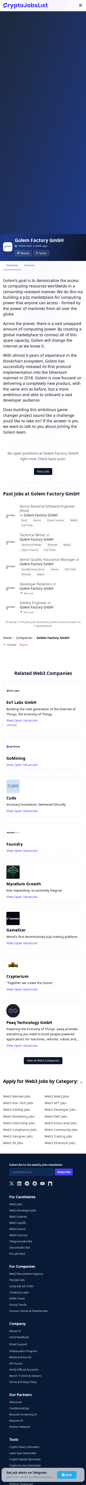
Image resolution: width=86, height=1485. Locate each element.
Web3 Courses (18, 1235)
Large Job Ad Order (21, 1286)
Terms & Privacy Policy (23, 1382)
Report (23, 645)
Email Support (18, 1344)
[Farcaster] (50, 1184)
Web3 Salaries (18, 1217)
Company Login (19, 1292)
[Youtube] (42, 1184)
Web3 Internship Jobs (19, 1123)
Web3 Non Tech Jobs (18, 1103)
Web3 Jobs (15, 1204)
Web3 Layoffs (17, 1223)
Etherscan (15, 1402)
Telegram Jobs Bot (20, 1241)
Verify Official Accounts (23, 1370)
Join (69, 1475)
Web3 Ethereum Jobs (60, 1143)
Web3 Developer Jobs (60, 1109)
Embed (11, 645)
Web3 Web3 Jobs (57, 1096)
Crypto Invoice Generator (25, 1465)
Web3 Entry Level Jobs (61, 1123)
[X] (11, 1184)
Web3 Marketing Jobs (19, 1116)
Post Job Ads (17, 1280)
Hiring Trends (18, 1305)
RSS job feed (17, 1254)
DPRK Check (17, 1298)
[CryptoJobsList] (25, 5)
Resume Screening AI (23, 1414)
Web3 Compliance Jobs (20, 1130)
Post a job (43, 471)
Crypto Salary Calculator (24, 1447)
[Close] (80, 1475)
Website (24, 253)
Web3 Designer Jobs (18, 1136)
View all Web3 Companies (43, 1060)
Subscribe (64, 1172)
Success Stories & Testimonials (28, 1311)
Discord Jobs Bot (19, 1247)
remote (11, 725)
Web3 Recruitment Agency (26, 1274)
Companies (24, 638)
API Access (16, 1363)
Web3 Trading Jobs (58, 1136)
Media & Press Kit (20, 1357)
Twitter (43, 253)
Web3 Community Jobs (61, 1130)
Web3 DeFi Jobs (56, 1116)
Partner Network (19, 1427)
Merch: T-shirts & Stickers (25, 1376)
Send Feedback (19, 1337)
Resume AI (16, 1421)
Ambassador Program (23, 1351)
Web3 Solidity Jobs (16, 1109)
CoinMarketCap (19, 1408)
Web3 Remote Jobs (17, 1096)
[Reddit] (34, 1184)
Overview (12, 265)
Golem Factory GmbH (41, 515)
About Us (15, 1331)
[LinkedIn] (19, 1184)
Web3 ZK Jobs (13, 1143)
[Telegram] (27, 1184)
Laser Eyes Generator (22, 1453)
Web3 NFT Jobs (56, 1103)
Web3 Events (17, 1229)
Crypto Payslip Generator (25, 1459)
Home (7, 638)
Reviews (29, 265)
